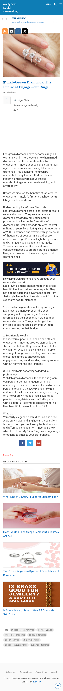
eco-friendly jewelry (45, 630)
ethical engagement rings (15, 635)
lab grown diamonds (31, 640)
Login (48, 4)
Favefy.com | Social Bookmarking (9, 7)
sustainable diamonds (40, 645)
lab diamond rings (12, 640)
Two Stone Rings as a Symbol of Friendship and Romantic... (31, 573)
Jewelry (34, 105)
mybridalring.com (10, 92)
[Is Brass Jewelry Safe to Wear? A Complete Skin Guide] (31, 594)
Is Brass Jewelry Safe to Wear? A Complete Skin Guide (29, 612)
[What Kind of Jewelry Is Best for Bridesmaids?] (31, 480)
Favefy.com (36, 682)
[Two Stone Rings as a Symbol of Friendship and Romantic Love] (31, 555)
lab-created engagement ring (16, 645)
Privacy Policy (41, 672)
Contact (54, 672)
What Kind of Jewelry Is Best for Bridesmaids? (30, 496)
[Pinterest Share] (38, 443)
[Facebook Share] (22, 443)
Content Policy (26, 672)
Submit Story (11, 672)
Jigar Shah (23, 100)
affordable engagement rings (22, 630)
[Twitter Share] (30, 443)
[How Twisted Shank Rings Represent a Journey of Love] (31, 515)
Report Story (9, 455)
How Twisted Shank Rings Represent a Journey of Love (31, 533)
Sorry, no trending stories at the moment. (28, 22)
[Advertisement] (31, 134)
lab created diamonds (37, 635)
